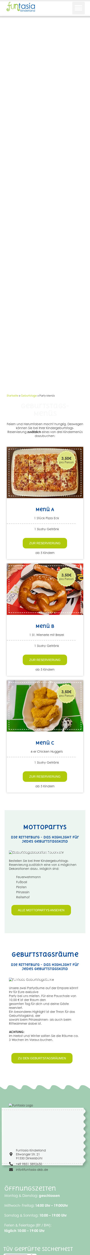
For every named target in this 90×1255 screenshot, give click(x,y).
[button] (78, 8)
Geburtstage (29, 395)
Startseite (12, 395)
